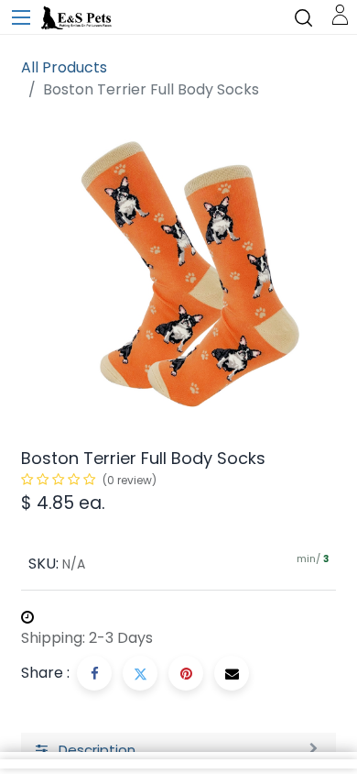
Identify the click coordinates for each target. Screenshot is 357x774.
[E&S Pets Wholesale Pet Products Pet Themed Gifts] (77, 18)
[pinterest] (185, 673)
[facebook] (94, 673)
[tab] (178, 751)
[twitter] (140, 673)
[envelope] (231, 673)
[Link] (340, 13)
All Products (64, 67)
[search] (303, 17)
